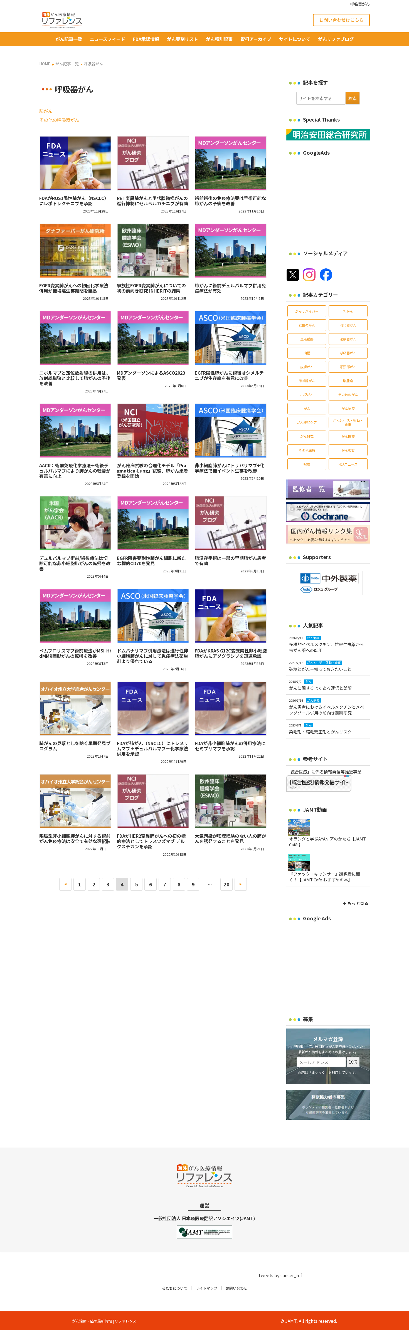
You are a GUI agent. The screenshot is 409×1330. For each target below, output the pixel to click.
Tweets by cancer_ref (280, 1275)
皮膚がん (307, 366)
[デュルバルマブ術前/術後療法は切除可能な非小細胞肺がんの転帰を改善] (75, 523)
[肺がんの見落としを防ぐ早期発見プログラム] (75, 708)
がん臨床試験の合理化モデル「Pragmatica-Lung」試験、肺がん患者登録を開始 (152, 470)
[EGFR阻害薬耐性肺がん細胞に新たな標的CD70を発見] (153, 523)
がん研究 (307, 436)
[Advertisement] (333, 201)
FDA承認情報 (146, 39)
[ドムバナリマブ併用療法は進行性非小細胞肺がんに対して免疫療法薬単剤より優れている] (153, 616)
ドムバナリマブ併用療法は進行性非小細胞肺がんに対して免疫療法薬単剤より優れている (152, 655)
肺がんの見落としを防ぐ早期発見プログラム (74, 746)
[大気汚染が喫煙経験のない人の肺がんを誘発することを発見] (231, 801)
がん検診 (348, 450)
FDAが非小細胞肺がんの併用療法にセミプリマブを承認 (230, 746)
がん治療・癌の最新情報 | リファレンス (104, 1321)
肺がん (46, 111)
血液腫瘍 (307, 339)
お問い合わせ (236, 1288)
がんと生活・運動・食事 (348, 422)
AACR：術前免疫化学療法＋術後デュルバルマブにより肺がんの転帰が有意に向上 (74, 470)
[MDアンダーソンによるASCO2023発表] (153, 338)
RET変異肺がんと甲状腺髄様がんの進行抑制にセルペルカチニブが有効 (152, 201)
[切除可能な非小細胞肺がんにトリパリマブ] (231, 431)
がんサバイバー (307, 311)
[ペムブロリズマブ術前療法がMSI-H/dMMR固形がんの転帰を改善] (75, 616)
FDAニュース (348, 464)
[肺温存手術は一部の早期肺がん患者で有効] (231, 523)
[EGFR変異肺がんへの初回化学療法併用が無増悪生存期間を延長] (75, 251)
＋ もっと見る (355, 903)
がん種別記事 (219, 39)
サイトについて (294, 39)
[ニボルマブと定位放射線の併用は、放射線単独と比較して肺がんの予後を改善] (75, 338)
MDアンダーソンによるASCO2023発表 (151, 375)
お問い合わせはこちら (341, 19)
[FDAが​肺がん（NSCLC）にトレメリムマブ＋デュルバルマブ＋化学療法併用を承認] (153, 708)
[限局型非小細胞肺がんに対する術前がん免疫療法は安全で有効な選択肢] (75, 801)
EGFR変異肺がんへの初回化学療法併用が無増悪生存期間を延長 (73, 288)
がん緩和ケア (307, 422)
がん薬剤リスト (182, 39)
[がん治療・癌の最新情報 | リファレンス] (62, 19)
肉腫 (307, 352)
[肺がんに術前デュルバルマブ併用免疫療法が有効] (231, 251)
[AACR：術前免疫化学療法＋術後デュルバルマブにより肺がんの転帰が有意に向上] (75, 431)
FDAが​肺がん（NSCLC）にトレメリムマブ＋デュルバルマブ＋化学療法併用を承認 (152, 748)
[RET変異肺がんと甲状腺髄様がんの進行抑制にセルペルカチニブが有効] (153, 163)
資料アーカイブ (255, 39)
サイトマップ (206, 1288)
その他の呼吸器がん (59, 120)
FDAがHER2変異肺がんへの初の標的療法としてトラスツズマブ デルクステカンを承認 (151, 841)
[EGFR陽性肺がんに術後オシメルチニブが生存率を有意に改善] (231, 338)
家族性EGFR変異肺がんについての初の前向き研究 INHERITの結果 (151, 288)
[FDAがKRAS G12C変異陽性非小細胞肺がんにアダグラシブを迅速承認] (231, 616)
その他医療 (307, 450)
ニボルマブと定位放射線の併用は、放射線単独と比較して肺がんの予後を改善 (74, 378)
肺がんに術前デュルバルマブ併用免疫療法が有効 (230, 288)
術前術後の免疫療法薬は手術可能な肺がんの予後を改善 (230, 201)
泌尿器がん (348, 339)
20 (226, 884)
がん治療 (348, 408)
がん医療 (348, 436)
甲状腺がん (307, 380)
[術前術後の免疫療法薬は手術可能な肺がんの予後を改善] (231, 163)
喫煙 (307, 464)
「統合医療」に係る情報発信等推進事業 (323, 772)
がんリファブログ (336, 39)
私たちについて (174, 1288)
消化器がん (348, 325)
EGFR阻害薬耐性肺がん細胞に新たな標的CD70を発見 (151, 561)
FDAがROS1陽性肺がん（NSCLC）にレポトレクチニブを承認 (74, 201)
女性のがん (307, 325)
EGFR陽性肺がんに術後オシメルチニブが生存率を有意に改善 (229, 375)
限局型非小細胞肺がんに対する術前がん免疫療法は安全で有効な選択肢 (74, 838)
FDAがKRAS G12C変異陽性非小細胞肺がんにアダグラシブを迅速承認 (231, 653)
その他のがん (348, 394)
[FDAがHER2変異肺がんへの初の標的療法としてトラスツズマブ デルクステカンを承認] (153, 801)
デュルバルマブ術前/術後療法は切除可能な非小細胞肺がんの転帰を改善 (74, 563)
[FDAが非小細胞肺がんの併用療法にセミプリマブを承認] (231, 708)
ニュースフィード (107, 39)
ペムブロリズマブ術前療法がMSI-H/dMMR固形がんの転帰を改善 (75, 653)
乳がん (348, 311)
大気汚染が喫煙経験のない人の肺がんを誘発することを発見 (230, 838)
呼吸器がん (348, 352)
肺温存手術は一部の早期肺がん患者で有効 (230, 561)
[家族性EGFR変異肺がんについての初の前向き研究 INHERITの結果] (153, 251)
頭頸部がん (348, 366)
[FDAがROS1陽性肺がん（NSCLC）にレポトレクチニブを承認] (75, 163)
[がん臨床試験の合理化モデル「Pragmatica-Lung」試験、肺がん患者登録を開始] (153, 431)
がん (307, 408)
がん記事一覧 (68, 39)
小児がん (307, 394)
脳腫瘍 (348, 380)
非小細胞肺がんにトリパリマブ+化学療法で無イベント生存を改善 (229, 468)
